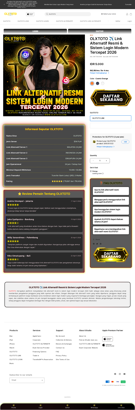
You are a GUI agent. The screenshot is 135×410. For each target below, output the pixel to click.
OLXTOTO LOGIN (42, 21)
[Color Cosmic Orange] (92, 83)
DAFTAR (99, 31)
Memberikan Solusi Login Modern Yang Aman (59, 4)
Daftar (67, 407)
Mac (11, 336)
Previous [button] (4, 4)
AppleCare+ (37, 336)
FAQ (57, 352)
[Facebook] (94, 244)
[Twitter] (97, 244)
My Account (60, 336)
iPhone (12, 344)
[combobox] (68, 14)
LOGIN (35, 31)
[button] (6, 21)
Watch (11, 348)
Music (11, 363)
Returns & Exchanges (64, 344)
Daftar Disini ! (21, 7)
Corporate (36, 340)
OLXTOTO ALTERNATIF (64, 21)
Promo (13, 407)
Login (41, 407)
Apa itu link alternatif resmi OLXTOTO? (106, 191)
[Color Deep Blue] (97, 83)
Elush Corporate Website (88, 348)
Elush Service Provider (41, 348)
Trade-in (36, 355)
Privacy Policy (61, 355)
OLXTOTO (6, 21)
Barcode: (106, 57)
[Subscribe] (42, 380)
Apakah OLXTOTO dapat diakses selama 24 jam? (108, 220)
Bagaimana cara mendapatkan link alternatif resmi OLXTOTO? (110, 230)
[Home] (10, 14)
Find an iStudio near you (88, 340)
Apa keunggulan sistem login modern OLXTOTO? (107, 210)
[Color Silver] (102, 83)
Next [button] (131, 4)
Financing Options (39, 352)
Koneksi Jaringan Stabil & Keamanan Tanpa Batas (96, 4)
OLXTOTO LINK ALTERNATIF (90, 21)
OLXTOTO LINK (23, 21)
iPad (11, 340)
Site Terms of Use (62, 359)
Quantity (93, 155)
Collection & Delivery (64, 340)
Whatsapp (94, 407)
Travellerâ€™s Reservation (43, 359)
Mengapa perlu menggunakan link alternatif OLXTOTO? (109, 200)
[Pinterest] (101, 244)
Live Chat (121, 407)
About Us (82, 336)
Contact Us (60, 348)
